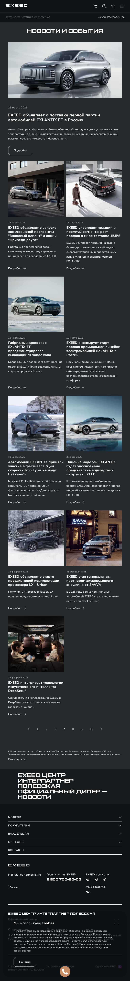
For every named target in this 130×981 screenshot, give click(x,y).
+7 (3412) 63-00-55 (111, 17)
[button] (116, 922)
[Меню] (122, 6)
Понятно (24, 962)
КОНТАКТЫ (16, 850)
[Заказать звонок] (113, 6)
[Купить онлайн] (95, 6)
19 (91, 729)
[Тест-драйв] (104, 6)
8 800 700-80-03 (64, 879)
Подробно (20, 150)
